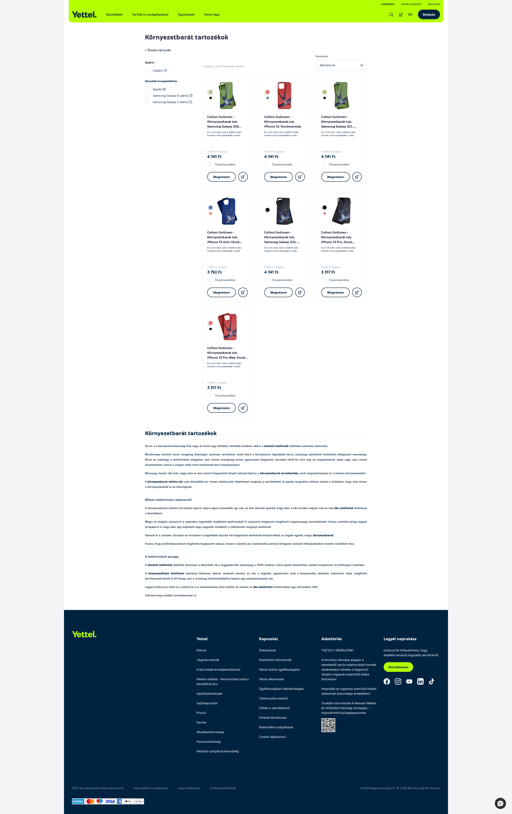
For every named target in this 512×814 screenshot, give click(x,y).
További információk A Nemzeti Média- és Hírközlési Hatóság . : (349, 707)
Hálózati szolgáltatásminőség (218, 751)
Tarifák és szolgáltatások (150, 14)
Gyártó (149, 62)
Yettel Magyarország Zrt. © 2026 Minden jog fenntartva (400, 788)
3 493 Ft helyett (331, 267)
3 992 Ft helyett (217, 267)
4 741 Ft (214, 156)
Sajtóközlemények (209, 693)
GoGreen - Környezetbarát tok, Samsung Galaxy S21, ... (338, 121)
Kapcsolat (268, 638)
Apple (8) (159, 89)
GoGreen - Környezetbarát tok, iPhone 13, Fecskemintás (282, 121)
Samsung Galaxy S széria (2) (172, 102)
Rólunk (201, 650)
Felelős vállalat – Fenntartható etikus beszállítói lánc (223, 681)
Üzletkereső (267, 650)
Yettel (202, 638)
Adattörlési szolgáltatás (276, 727)
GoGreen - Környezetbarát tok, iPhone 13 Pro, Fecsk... (338, 237)
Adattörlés (331, 638)
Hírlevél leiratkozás (272, 717)
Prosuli (201, 712)
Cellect (212, 117)
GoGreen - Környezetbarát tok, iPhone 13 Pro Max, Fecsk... (227, 352)
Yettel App (211, 14)
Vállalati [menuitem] (434, 4)
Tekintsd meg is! (170, 595)
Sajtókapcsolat (207, 703)
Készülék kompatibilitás (161, 81)
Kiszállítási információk (275, 660)
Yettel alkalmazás (271, 679)
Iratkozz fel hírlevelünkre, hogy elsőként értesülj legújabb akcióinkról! (411, 652)
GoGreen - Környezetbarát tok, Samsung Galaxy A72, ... (282, 237)
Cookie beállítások (223, 788)
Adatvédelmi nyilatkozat (150, 788)
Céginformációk (208, 660)
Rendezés (322, 56)
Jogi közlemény (189, 788)
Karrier (202, 722)
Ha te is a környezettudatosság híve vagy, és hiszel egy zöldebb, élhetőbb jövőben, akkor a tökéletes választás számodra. (236, 446)
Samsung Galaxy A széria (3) (173, 95)
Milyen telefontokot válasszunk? (168, 499)
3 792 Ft (214, 272)
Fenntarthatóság (209, 741)
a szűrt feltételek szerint (223, 66)
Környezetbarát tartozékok (186, 37)
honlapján (360, 708)
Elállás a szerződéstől (274, 708)
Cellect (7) (160, 70)
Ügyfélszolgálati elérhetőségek (281, 688)
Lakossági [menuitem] (388, 4)
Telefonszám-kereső (273, 698)
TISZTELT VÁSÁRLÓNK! (337, 650)
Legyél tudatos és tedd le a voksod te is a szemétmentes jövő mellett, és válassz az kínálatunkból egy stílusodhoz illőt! (231, 587)
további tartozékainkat (178, 595)
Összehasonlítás (225, 164)
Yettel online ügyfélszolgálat (279, 669)
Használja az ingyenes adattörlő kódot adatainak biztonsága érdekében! (349, 691)
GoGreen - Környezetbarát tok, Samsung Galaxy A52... (224, 121)
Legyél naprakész (400, 638)
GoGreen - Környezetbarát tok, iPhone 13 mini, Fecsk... (224, 237)
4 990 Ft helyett (217, 151)
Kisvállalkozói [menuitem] (411, 4)
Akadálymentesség (210, 732)
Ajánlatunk (327, 65)
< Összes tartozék (158, 50)
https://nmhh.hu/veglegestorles (343, 712)
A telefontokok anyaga (162, 556)
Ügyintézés (186, 14)
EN (410, 14)
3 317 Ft (328, 272)
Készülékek (114, 14)
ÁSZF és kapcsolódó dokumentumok (98, 788)
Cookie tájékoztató (272, 737)
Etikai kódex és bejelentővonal (218, 669)
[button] (500, 803)
